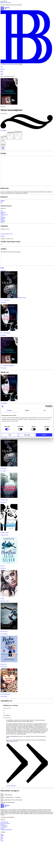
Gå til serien (3, 270)
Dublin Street (15, 741)
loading (2, 140)
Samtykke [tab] (9, 410)
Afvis (10, 434)
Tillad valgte (27, 434)
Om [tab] (44, 410)
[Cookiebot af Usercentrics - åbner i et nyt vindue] (46, 406)
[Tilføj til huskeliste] (3, 148)
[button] (27, 794)
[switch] (20, 429)
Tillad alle (44, 434)
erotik (2, 201)
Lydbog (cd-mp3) (18, 131)
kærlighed (3, 200)
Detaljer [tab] (27, 410)
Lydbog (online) (10, 132)
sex (1, 203)
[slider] (27, 92)
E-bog (5, 136)
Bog (2, 137)
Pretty (5, 113)
